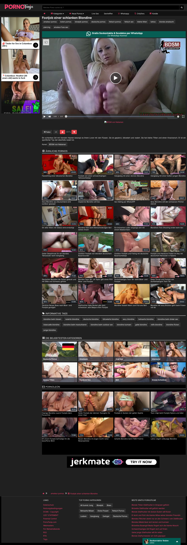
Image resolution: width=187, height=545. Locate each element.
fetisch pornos (115, 22)
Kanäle (155, 13)
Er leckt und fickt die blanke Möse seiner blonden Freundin (156, 515)
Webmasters (48, 525)
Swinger (106, 516)
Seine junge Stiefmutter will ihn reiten (147, 532)
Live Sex (95, 13)
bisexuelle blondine (51, 325)
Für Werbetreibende (51, 529)
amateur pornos (50, 22)
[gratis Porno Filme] (19, 9)
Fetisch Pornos (118, 511)
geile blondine (141, 325)
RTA (45, 536)
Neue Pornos (76, 13)
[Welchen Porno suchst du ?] (181, 7)
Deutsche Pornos (120, 516)
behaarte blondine (146, 319)
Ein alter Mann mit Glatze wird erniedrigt (58, 228)
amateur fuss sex (61, 27)
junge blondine (50, 330)
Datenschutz (48, 505)
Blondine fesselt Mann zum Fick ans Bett (130, 305)
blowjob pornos (81, 22)
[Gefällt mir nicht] (74, 132)
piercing (47, 27)
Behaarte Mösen (87, 511)
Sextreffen (108, 13)
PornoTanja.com (49, 522)
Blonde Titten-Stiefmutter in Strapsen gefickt (150, 505)
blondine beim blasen (52, 319)
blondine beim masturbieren (75, 325)
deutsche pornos (98, 22)
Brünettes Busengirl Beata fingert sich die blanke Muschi (155, 525)
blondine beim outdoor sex (102, 325)
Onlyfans (140, 13)
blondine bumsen (124, 325)
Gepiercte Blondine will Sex (89, 202)
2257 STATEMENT (50, 515)
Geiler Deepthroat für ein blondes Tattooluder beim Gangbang (55, 255)
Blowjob (100, 505)
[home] (44, 493)
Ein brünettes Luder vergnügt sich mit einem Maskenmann (129, 229)
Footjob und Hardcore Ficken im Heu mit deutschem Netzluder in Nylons (167, 255)
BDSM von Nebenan (57, 144)
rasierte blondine (72, 319)
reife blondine (156, 325)
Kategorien (57, 13)
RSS (45, 532)
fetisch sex (129, 22)
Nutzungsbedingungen (52, 508)
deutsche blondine (91, 319)
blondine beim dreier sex (168, 319)
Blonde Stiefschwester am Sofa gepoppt (148, 536)
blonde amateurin (166, 22)
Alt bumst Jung (86, 505)
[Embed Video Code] (56, 132)
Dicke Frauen (103, 511)
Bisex (109, 505)
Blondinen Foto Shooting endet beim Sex (167, 228)
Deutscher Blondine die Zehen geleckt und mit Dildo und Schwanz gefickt (59, 280)
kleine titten (142, 22)
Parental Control (50, 519)
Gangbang (94, 516)
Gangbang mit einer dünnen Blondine (129, 176)
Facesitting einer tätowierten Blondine (57, 176)
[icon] (44, 13)
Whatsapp (124, 13)
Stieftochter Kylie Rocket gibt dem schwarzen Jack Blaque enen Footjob (93, 306)
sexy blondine (128, 319)
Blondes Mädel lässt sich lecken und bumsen (150, 522)
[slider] (120, 116)
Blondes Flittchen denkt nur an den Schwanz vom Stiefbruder (157, 519)
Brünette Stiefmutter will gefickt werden (148, 508)
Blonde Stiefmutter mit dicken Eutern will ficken (151, 512)
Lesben (83, 516)
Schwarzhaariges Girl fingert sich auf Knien (149, 529)
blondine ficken (172, 325)
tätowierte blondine (111, 319)
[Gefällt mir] (62, 132)
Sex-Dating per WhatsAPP (124, 202)
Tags (45, 539)
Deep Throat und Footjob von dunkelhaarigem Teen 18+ (162, 280)
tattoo (153, 22)
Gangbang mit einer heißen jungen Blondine (168, 176)
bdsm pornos (65, 22)
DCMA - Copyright (51, 512)
